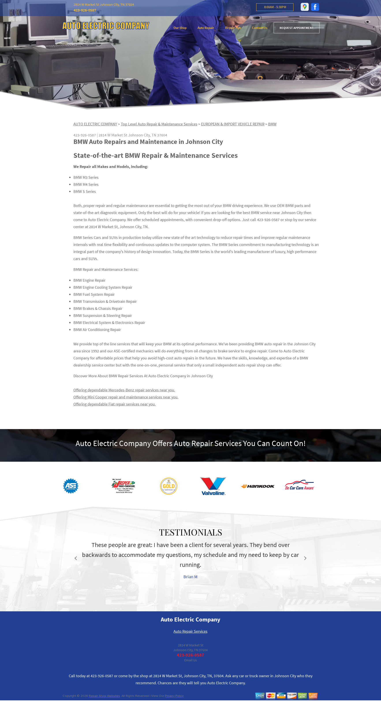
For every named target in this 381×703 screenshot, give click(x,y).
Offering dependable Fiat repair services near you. (114, 404)
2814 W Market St (113, 135)
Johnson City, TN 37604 (147, 135)
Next (304, 558)
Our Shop (180, 28)
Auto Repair (206, 28)
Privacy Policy (174, 696)
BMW (272, 123)
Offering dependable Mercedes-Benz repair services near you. (124, 389)
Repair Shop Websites (104, 696)
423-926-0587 (85, 10)
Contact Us (259, 28)
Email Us (190, 660)
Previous (76, 558)
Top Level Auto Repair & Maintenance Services (159, 123)
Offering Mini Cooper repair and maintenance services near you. (125, 397)
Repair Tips (233, 28)
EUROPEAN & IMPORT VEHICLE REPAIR (232, 123)
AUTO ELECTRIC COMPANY (95, 123)
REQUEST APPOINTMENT (297, 28)
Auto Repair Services (190, 631)
